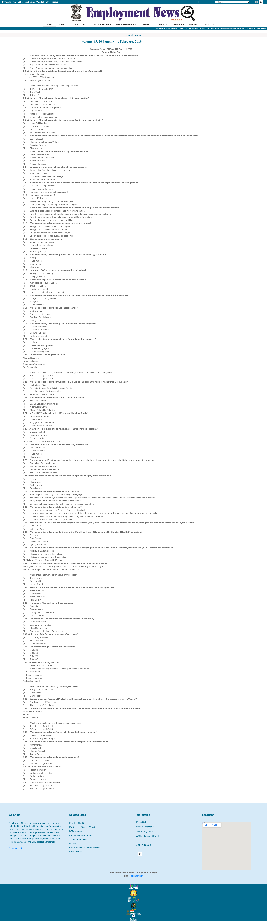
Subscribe (80, 24)
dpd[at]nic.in (137, 876)
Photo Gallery (142, 822)
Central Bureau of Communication (84, 847)
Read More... (15, 848)
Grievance (177, 24)
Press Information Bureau (80, 835)
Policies (193, 24)
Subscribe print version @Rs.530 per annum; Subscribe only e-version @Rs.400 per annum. (184, 28)
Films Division (75, 851)
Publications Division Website (82, 827)
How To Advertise (100, 24)
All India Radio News (78, 839)
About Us (63, 24)
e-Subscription (52, 2)
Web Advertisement (126, 24)
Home (49, 24)
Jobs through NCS (144, 831)
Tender (146, 24)
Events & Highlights (145, 826)
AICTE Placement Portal (147, 836)
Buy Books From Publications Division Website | (23, 2)
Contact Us (209, 24)
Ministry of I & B (76, 823)
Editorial (161, 24)
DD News (73, 843)
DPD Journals (75, 831)
